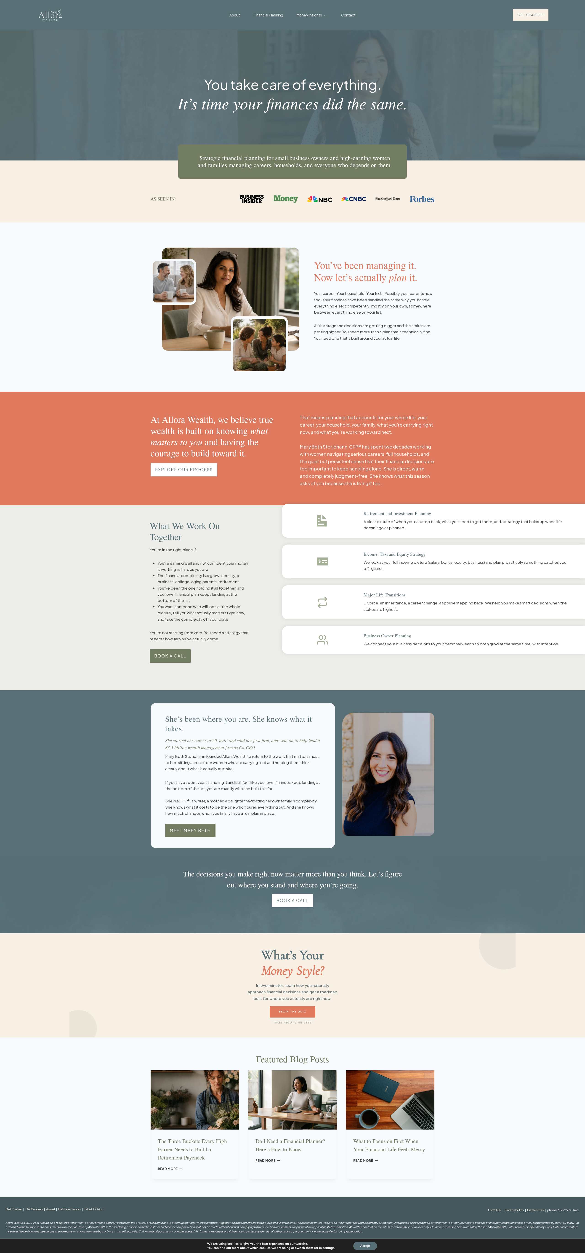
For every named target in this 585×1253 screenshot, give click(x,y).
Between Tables (69, 1209)
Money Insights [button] (309, 15)
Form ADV (494, 1210)
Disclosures (535, 1210)
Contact (348, 15)
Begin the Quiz (292, 1011)
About (234, 15)
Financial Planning (268, 15)
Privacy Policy (514, 1210)
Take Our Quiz (94, 1209)
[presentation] (195, 1099)
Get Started (13, 1209)
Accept (365, 1246)
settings (328, 1248)
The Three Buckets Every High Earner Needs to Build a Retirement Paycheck (192, 1149)
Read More (170, 1169)
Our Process (34, 1209)
